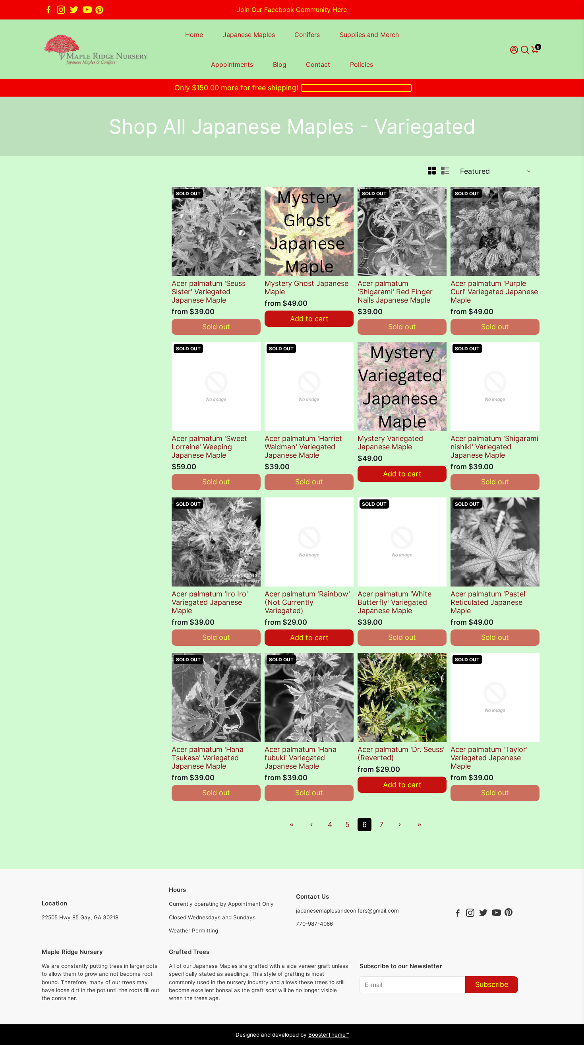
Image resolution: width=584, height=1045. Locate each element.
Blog (279, 64)
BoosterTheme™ (328, 1034)
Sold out (216, 326)
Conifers (307, 35)
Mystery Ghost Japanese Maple (306, 287)
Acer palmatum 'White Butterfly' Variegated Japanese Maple (394, 602)
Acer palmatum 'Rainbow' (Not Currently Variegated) (307, 602)
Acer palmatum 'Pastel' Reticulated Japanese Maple (489, 602)
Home (194, 35)
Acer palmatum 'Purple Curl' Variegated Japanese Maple (494, 291)
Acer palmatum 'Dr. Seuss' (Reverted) (401, 753)
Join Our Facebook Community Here (292, 10)
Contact (318, 64)
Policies (361, 64)
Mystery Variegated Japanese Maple (390, 442)
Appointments (232, 64)
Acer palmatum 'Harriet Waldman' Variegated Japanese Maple (303, 446)
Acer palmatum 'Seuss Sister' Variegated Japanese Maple (209, 291)
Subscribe (491, 984)
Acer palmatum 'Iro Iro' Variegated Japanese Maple (210, 602)
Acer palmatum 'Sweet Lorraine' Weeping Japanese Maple (209, 446)
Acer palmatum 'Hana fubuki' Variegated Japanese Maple (300, 757)
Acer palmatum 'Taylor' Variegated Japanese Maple (489, 757)
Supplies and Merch (369, 35)
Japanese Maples (249, 35)
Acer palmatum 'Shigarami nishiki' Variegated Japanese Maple (494, 446)
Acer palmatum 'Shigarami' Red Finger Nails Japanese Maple (395, 291)
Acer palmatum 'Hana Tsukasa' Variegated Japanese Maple (208, 757)
